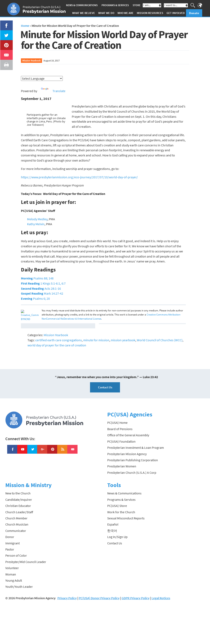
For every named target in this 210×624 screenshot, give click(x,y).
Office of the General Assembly (128, 435)
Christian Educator (18, 506)
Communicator (15, 531)
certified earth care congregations (58, 340)
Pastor (9, 549)
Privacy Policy (67, 598)
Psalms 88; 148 (37, 278)
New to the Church (18, 493)
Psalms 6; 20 (35, 298)
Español (112, 524)
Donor (9, 537)
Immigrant (12, 543)
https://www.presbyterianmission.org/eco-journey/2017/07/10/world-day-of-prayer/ (79, 177)
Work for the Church (121, 512)
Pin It (4, 43)
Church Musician (16, 524)
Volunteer (12, 568)
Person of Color (16, 555)
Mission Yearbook (31, 60)
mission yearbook (123, 340)
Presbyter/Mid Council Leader (25, 562)
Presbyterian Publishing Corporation (132, 460)
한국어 (112, 531)
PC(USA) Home (117, 423)
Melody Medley (37, 219)
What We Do (106, 13)
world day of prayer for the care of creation (56, 345)
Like (4, 23)
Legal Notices (161, 598)
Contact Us (105, 387)
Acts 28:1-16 (41, 288)
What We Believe (83, 13)
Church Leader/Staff (19, 512)
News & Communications (82, 5)
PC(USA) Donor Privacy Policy (99, 598)
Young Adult (13, 580)
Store (136, 5)
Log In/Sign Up (117, 537)
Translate (58, 91)
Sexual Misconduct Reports (126, 518)
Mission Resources (150, 13)
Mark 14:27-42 (42, 293)
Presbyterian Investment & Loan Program (135, 447)
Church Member (16, 518)
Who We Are (126, 13)
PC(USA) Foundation (121, 441)
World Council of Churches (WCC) (160, 340)
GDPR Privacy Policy (136, 598)
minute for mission (96, 340)
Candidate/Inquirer (18, 499)
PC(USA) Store (117, 506)
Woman (10, 574)
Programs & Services (115, 5)
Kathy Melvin (36, 224)
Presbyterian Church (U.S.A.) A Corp (131, 472)
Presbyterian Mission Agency (127, 454)
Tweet (5, 33)
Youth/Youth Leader (19, 586)
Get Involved (176, 13)
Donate (194, 13)
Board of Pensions (119, 429)
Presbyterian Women (121, 466)
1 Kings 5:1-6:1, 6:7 (43, 283)
